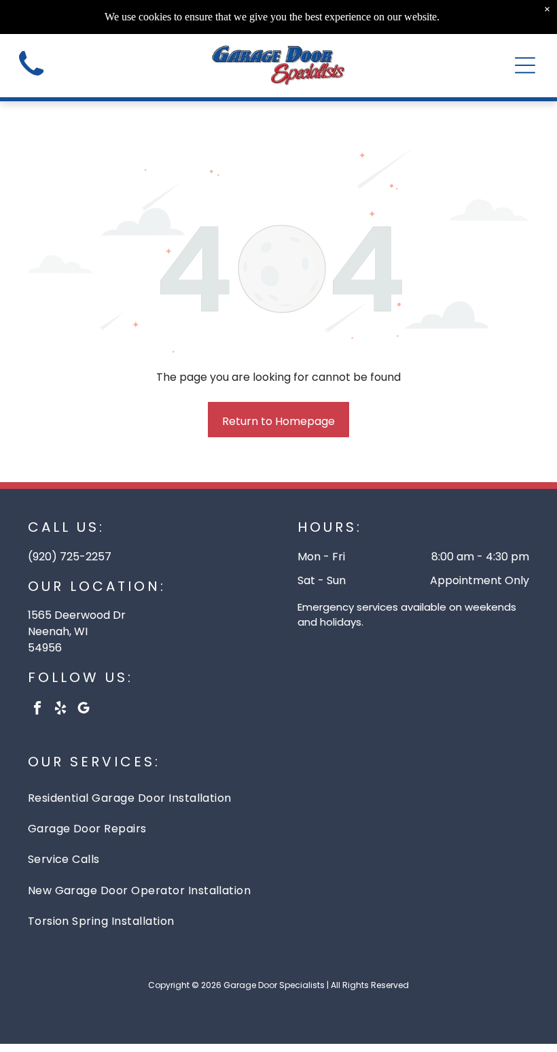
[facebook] (38, 710)
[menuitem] (279, 798)
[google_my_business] (84, 710)
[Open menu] (525, 65)
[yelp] (61, 710)
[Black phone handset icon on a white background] (31, 80)
